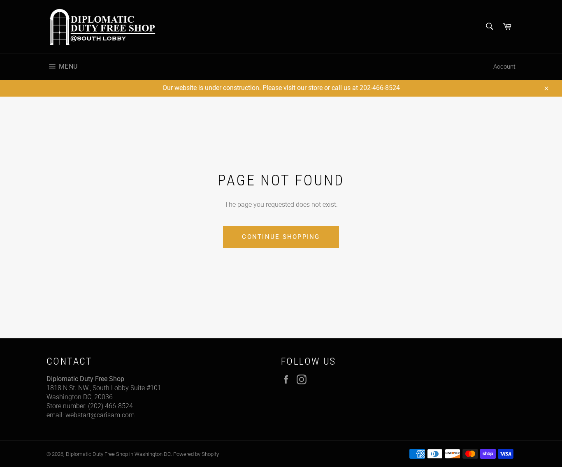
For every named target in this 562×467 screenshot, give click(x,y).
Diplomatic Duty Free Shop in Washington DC (118, 454)
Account (504, 66)
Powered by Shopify (196, 454)
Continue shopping (281, 236)
